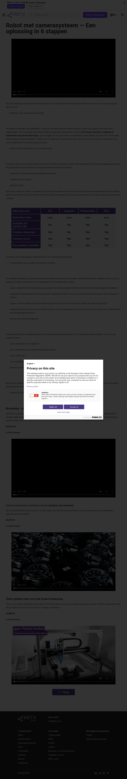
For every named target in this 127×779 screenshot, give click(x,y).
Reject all (53, 407)
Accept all (74, 407)
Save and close (63, 412)
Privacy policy (32, 386)
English (30, 363)
